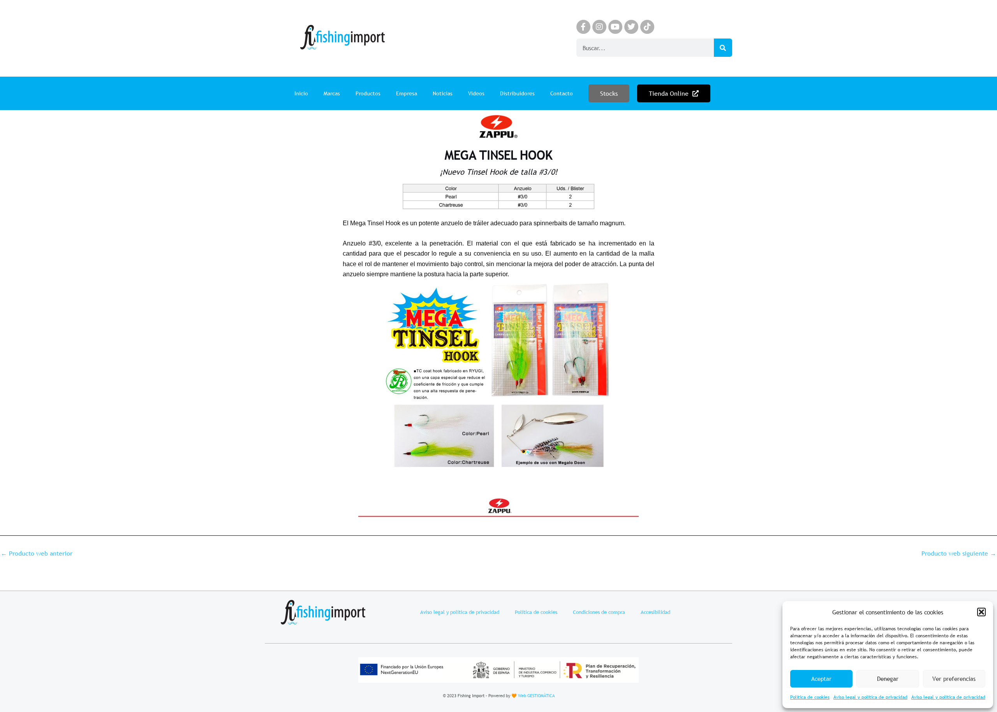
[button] (981, 612)
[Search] (723, 48)
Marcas (332, 93)
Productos (368, 93)
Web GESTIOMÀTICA (536, 696)
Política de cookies (810, 697)
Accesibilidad (655, 612)
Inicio (301, 93)
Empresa (406, 93)
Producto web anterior (36, 553)
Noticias (443, 93)
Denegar (887, 678)
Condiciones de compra (599, 612)
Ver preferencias (954, 678)
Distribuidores (517, 93)
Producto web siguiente (958, 553)
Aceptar (821, 678)
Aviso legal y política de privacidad (870, 697)
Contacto (561, 93)
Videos (476, 93)
